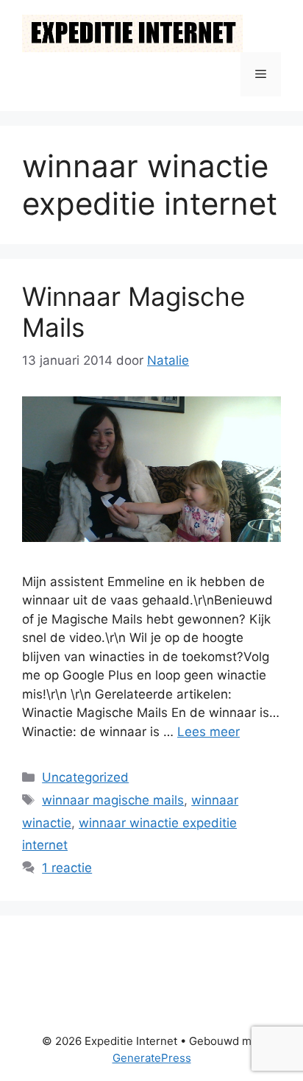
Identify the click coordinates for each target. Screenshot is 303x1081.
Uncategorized (85, 777)
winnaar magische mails (113, 800)
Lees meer (208, 731)
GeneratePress (152, 1058)
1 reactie (67, 867)
